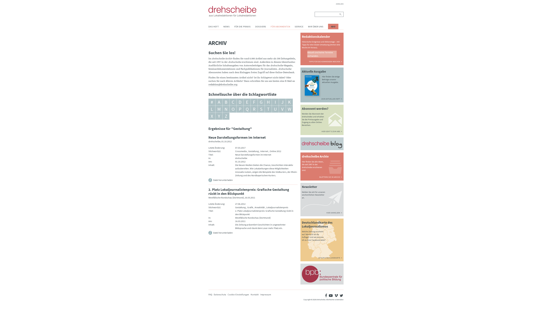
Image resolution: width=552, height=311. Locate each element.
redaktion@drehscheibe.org (222, 84)
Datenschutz (220, 294)
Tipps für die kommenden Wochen (324, 61)
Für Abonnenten (280, 26)
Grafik (250, 207)
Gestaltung (253, 151)
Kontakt (255, 294)
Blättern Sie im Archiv (329, 177)
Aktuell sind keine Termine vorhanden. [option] (320, 54)
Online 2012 (275, 151)
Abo (333, 26)
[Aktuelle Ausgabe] (312, 85)
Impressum (265, 294)
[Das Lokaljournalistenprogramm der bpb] (322, 274)
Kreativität (260, 207)
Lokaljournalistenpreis (277, 207)
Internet (264, 151)
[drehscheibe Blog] (322, 144)
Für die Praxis (242, 26)
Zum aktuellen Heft (330, 99)
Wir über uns (315, 26)
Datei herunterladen (223, 180)
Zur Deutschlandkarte (329, 258)
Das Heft (213, 26)
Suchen (341, 14)
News (226, 26)
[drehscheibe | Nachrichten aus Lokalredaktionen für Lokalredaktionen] (232, 11)
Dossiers (260, 26)
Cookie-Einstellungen (238, 294)
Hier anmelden (333, 213)
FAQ (210, 294)
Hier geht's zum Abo (331, 131)
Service (299, 26)
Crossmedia (241, 151)
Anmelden (340, 4)
